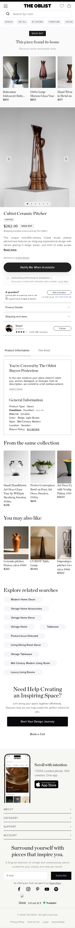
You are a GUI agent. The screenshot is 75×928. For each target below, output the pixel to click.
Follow (62, 328)
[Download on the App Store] (46, 784)
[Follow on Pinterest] (37, 889)
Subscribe (61, 875)
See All (22, 22)
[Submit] (8, 14)
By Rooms (37, 22)
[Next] (66, 159)
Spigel (19, 326)
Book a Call (37, 734)
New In (9, 22)
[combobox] (37, 14)
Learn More (63, 281)
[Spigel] (10, 328)
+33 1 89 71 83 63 (62, 297)
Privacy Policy (55, 883)
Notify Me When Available (37, 267)
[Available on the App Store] (37, 896)
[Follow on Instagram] (28, 889)
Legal (46, 922)
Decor (69, 22)
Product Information (17, 350)
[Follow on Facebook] (19, 889)
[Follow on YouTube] (46, 889)
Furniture (54, 22)
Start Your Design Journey (37, 721)
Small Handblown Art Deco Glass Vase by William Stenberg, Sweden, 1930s (15, 493)
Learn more (15, 389)
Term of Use (33, 922)
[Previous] (9, 159)
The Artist (44, 350)
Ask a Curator (59, 292)
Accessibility (58, 922)
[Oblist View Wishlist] (62, 6)
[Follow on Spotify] (56, 889)
